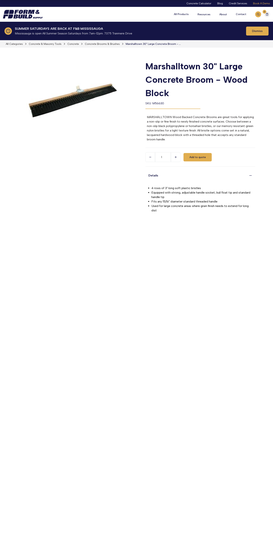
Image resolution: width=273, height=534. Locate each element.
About (223, 14)
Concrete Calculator (198, 3)
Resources (204, 14)
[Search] (258, 14)
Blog (220, 3)
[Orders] (267, 14)
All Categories (14, 44)
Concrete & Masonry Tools (45, 44)
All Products (181, 14)
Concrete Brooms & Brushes (102, 44)
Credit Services (238, 3)
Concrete (73, 44)
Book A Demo (261, 3)
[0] (267, 15)
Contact (241, 14)
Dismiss (257, 31)
